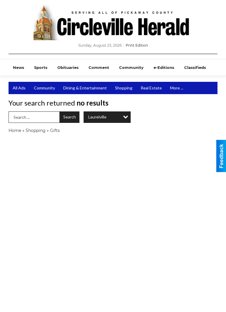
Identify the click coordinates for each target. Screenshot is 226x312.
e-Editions (164, 67)
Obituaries (68, 67)
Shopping (123, 87)
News (18, 67)
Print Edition (137, 45)
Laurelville (97, 116)
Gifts (55, 130)
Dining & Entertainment (85, 87)
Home (15, 130)
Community (131, 67)
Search (69, 116)
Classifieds (195, 67)
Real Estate (151, 87)
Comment (99, 67)
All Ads (19, 87)
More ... (176, 87)
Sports (40, 67)
